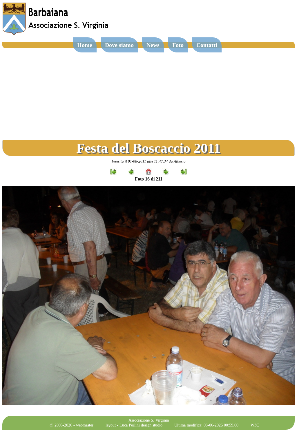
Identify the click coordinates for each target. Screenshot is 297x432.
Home (84, 45)
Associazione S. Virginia (148, 420)
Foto (178, 45)
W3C (255, 425)
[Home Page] (56, 34)
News (153, 45)
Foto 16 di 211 (148, 178)
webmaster (84, 425)
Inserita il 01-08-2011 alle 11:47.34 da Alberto (149, 161)
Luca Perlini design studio (140, 425)
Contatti (206, 45)
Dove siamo (119, 45)
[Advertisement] (148, 91)
